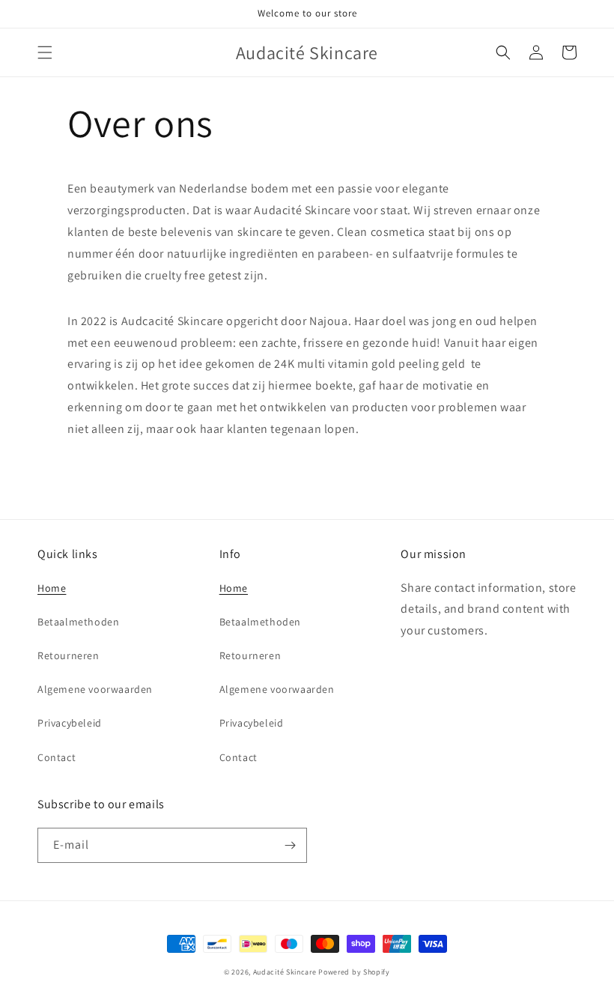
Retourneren (68, 655)
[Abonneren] (289, 845)
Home (51, 588)
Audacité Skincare (285, 972)
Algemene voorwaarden (95, 689)
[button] (44, 52)
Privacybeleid (69, 723)
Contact (56, 757)
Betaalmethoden (78, 621)
